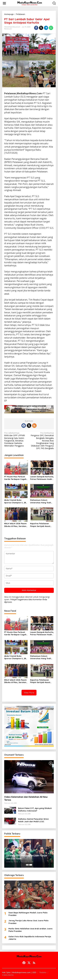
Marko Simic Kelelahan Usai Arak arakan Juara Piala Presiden (30, 929)
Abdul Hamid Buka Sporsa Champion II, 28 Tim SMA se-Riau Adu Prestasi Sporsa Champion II (15, 501)
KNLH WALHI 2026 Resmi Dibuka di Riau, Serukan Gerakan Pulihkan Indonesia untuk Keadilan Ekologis (16, 524)
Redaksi (42, 972)
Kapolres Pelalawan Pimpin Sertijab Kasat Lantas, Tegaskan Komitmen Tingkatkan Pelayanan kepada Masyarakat (40, 524)
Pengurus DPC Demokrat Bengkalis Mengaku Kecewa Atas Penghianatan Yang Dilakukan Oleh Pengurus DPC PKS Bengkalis (42, 441)
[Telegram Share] (46, 28)
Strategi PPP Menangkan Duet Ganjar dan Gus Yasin (26, 857)
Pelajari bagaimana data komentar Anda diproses (25, 600)
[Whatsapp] (51, 28)
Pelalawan (8, 29)
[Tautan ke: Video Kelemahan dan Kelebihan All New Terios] (29, 776)
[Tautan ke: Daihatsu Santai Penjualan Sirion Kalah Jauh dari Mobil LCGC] (10, 820)
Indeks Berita (8, 975)
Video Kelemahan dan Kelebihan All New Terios (26, 798)
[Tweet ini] (41, 28)
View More (29, 692)
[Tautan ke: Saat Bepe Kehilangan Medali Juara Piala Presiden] (29, 895)
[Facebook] (23, 425)
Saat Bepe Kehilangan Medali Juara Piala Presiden (27, 913)
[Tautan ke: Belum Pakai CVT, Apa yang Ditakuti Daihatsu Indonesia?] (10, 810)
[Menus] (4, 3)
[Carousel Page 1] (27, 865)
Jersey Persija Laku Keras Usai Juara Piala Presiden (28, 921)
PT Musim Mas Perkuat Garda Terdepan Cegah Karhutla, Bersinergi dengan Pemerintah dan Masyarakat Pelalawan (15, 477)
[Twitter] (29, 425)
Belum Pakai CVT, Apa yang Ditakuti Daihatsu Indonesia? (35, 809)
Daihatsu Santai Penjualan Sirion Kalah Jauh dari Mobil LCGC (33, 820)
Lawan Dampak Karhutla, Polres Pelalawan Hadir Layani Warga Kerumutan (42, 477)
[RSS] (34, 425)
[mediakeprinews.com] (29, 3)
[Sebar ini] (36, 28)
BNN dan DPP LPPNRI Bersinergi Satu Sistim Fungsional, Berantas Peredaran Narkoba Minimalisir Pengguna (14, 439)
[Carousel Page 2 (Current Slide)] (30, 865)
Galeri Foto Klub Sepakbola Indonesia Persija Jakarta (29, 937)
